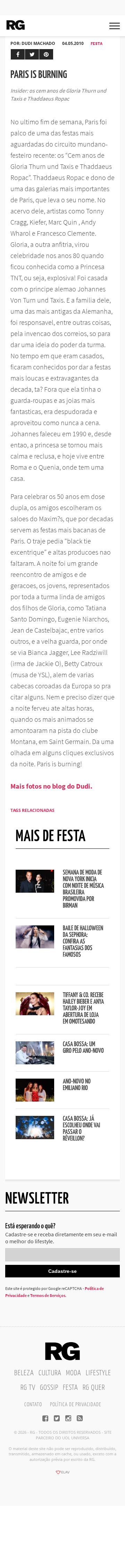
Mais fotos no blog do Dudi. (51, 786)
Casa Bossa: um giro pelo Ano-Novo (83, 1047)
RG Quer (94, 1387)
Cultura (50, 1373)
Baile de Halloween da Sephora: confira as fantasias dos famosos (83, 941)
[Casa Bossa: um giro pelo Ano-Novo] (35, 1062)
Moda (73, 1373)
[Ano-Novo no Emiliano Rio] (35, 1099)
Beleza (24, 1373)
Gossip (49, 1387)
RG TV (27, 1387)
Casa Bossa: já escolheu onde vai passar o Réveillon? (81, 1129)
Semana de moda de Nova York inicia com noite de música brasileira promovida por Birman (83, 889)
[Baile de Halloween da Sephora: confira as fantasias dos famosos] (35, 946)
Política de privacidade (75, 1404)
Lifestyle (98, 1373)
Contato (33, 1404)
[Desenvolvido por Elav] (62, 1474)
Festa (96, 43)
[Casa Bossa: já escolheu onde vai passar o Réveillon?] (35, 1137)
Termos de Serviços (47, 1295)
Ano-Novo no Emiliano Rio (77, 1085)
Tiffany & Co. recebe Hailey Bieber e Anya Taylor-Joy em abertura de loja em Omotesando (83, 1008)
